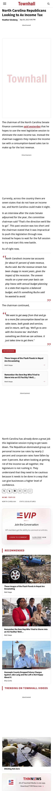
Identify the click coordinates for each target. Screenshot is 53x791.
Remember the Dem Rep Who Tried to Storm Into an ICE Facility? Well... (26, 630)
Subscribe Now (39, 537)
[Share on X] (4, 491)
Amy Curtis (8, 681)
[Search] (48, 3)
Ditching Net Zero (12, 769)
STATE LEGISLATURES (27, 501)
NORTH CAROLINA (9, 501)
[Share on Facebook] (15, 491)
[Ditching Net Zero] (26, 751)
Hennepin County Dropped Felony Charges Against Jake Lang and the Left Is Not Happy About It (23, 675)
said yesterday (32, 126)
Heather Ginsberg (10, 19)
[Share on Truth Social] (9, 491)
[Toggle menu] (4, 3)
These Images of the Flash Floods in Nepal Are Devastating (24, 587)
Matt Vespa (8, 592)
